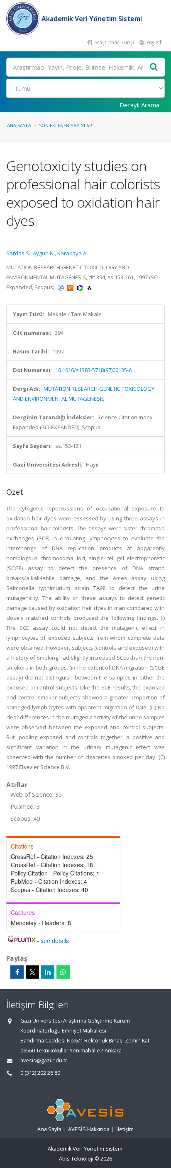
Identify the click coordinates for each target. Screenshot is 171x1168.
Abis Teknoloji (76, 1158)
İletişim (125, 1129)
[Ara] (154, 67)
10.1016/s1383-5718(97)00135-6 (93, 370)
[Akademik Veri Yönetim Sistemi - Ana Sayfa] (24, 18)
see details (55, 940)
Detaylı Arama (139, 105)
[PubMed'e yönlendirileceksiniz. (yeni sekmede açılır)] (61, 287)
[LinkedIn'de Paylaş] (47, 972)
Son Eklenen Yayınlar (65, 125)
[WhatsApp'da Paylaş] (63, 972)
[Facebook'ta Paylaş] (17, 972)
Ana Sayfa (19, 125)
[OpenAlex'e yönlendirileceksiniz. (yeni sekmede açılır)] (89, 287)
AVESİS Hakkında (89, 1129)
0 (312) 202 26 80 (40, 1072)
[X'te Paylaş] (32, 972)
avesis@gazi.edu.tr (43, 1060)
